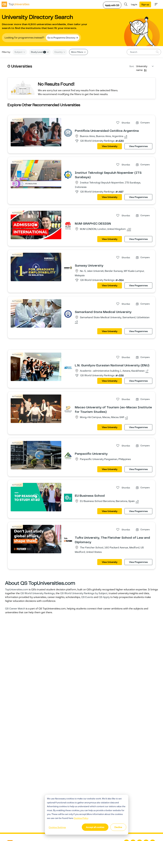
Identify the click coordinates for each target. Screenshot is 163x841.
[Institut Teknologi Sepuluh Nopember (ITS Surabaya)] (68, 174)
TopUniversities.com (16, 589)
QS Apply (104, 597)
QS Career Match (15, 608)
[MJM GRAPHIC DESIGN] (68, 225)
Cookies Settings (57, 827)
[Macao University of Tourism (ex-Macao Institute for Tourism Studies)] (68, 409)
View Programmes (138, 146)
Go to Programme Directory (61, 37)
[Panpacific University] (68, 455)
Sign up (145, 4)
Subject (18, 52)
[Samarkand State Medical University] (68, 314)
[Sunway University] (68, 267)
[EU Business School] (68, 497)
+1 (126, 417)
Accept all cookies (95, 827)
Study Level (38, 52)
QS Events (87, 597)
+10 (129, 229)
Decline (118, 827)
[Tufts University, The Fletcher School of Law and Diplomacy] (68, 539)
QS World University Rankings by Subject (83, 593)
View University (109, 146)
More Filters (77, 52)
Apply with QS (112, 5)
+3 (125, 136)
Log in (134, 4)
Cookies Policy (81, 818)
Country (58, 52)
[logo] (15, 4)
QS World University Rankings (37, 593)
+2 (76, 321)
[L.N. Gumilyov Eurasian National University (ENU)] (68, 367)
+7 (146, 371)
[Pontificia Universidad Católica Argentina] (68, 132)
